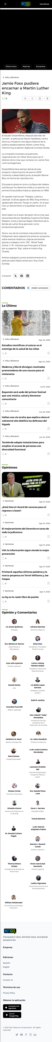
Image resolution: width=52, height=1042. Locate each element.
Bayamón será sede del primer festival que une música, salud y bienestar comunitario (24, 395)
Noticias (26, 66)
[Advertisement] (26, 35)
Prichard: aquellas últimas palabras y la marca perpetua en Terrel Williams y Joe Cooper (25, 575)
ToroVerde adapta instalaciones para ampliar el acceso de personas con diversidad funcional (23, 446)
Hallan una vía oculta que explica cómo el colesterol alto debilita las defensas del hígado (25, 421)
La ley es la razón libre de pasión (20, 597)
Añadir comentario (39, 288)
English (6, 967)
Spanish (6, 963)
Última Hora (11, 66)
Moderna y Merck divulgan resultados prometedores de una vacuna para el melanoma (23, 370)
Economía (40, 66)
